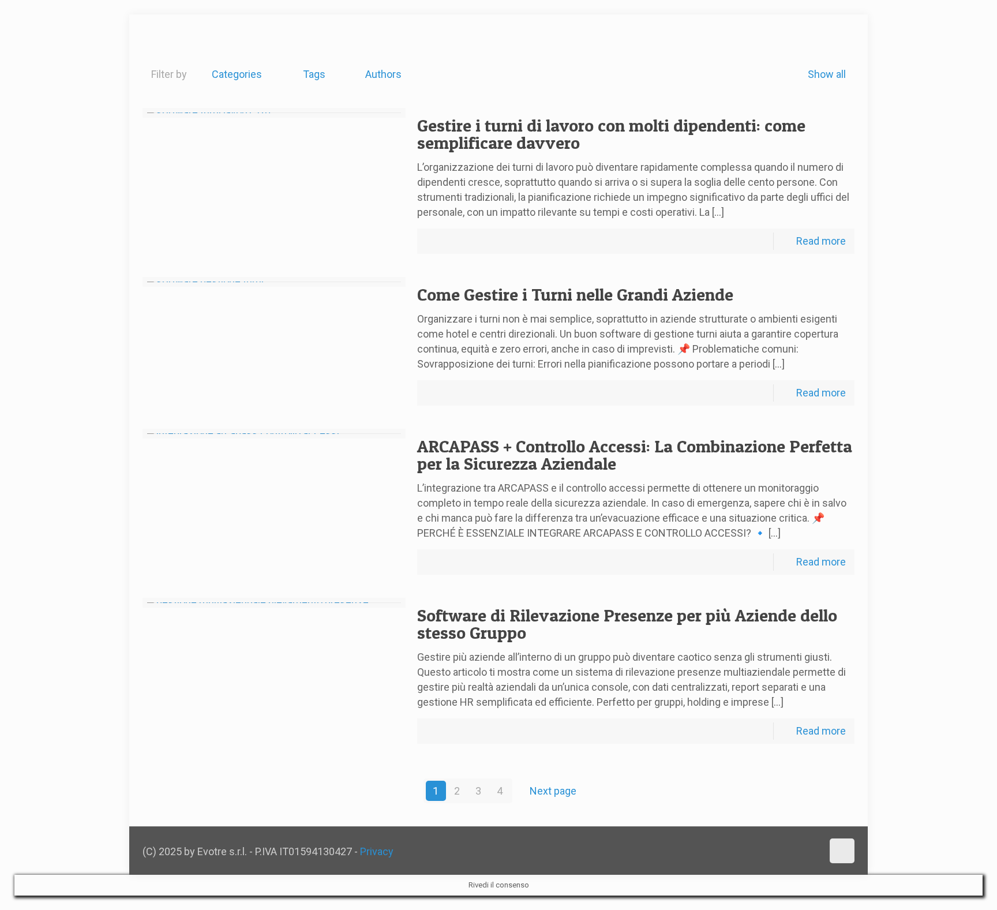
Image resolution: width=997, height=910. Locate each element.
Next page (553, 791)
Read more (821, 241)
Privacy (376, 851)
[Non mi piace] (181, 39)
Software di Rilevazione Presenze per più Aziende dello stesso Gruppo (627, 624)
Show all (827, 74)
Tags (314, 74)
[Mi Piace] (147, 39)
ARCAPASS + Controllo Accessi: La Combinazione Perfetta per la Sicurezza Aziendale (634, 455)
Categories (237, 74)
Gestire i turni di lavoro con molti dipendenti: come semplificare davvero (611, 134)
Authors (383, 74)
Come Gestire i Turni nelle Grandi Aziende (575, 294)
